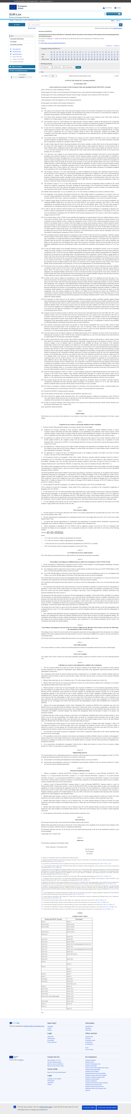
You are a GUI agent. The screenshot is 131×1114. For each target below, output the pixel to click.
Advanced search (117, 28)
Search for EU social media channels (56, 1072)
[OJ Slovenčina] (108, 59)
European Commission (91, 1066)
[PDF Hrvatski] (80, 57)
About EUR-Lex (89, 1026)
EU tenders (88, 1038)
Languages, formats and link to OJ (50, 48)
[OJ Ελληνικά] (68, 59)
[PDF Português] (103, 57)
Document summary (16, 44)
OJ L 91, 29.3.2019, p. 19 (109, 883)
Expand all (109, 45)
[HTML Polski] (100, 54)
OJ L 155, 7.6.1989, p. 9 (55, 867)
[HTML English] (71, 54)
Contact (49, 1028)
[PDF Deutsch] (63, 57)
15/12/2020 (21, 74)
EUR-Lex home (19, 20)
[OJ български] (51, 59)
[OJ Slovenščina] (111, 59)
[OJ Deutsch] (63, 59)
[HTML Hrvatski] (80, 54)
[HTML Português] (103, 54)
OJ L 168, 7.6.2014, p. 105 (104, 863)
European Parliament (90, 1060)
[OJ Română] (106, 59)
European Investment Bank (92, 1079)
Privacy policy (50, 1080)
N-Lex (86, 1047)
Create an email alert (18, 59)
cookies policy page (45, 1107)
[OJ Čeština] (57, 59)
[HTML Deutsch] (63, 54)
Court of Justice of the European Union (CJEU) (96, 1067)
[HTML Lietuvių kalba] (88, 54)
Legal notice (50, 1036)
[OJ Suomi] (114, 59)
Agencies (87, 1090)
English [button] (119, 8)
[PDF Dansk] (60, 57)
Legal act (22, 77)
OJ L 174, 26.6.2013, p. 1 (58, 861)
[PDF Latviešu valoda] (86, 57)
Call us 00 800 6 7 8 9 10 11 (54, 1060)
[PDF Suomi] (114, 57)
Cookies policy (51, 1038)
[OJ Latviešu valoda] (86, 59)
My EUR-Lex (108, 8)
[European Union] (13, 1057)
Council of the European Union (92, 1064)
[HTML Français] (74, 54)
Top (42, 1012)
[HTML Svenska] (117, 54)
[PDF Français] (74, 57)
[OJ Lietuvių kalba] (88, 59)
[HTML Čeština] (57, 54)
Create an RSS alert (18, 61)
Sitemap (49, 1030)
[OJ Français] (74, 59)
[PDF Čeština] (57, 57)
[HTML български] (51, 54)
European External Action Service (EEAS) (95, 1073)
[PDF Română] (106, 57)
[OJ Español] (54, 59)
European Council (89, 1062)
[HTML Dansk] (60, 54)
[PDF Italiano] (83, 57)
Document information (17, 39)
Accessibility (50, 1040)
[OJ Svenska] (117, 59)
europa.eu (20, 1060)
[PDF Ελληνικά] (68, 57)
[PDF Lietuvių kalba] (88, 57)
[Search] (120, 24)
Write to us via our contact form (55, 1064)
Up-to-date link (17, 49)
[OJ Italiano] (83, 59)
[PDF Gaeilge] (77, 57)
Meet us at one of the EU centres (55, 1066)
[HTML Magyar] (91, 54)
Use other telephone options (54, 1062)
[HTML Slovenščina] (111, 54)
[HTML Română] (106, 54)
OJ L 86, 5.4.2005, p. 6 (83, 880)
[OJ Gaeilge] (77, 59)
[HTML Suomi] (114, 54)
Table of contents (16, 66)
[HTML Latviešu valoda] (86, 54)
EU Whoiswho (88, 1042)
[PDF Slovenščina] (111, 57)
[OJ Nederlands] (97, 59)
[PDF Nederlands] (97, 57)
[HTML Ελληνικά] (68, 54)
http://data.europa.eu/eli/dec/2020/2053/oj (53, 43)
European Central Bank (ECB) (92, 1069)
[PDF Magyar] (91, 57)
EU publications (89, 1044)
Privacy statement (51, 1042)
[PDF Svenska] (117, 57)
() (74, 103)
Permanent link (17, 51)
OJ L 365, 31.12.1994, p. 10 (104, 876)
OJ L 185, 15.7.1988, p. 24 (101, 902)
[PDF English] (71, 57)
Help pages (50, 1026)
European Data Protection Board (93, 1084)
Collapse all (116, 45)
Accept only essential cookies (107, 1107)
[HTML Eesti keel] (65, 54)
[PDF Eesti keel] (65, 57)
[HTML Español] (54, 54)
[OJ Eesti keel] (65, 59)
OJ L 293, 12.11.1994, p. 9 (107, 904)
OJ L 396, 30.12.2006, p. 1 (61, 874)
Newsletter (88, 1028)
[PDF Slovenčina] (108, 57)
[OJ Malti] (94, 59)
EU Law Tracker (89, 1049)
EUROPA (11, 20)
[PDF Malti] (94, 57)
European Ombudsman (91, 1081)
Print (119, 20)
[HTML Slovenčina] (108, 54)
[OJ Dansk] (60, 59)
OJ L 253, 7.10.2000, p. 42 (110, 906)
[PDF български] (51, 57)
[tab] (79, 48)
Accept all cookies (89, 1107)
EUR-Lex (15, 14)
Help (114, 20)
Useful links (88, 1030)
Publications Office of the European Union (33, 1026)
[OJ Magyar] (91, 59)
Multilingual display (46, 63)
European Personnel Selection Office (94, 1086)
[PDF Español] (54, 57)
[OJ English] (71, 59)
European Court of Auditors (92, 1071)
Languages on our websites (54, 1078)
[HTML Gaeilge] (77, 54)
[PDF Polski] (100, 57)
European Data (89, 1036)
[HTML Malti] (94, 54)
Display (78, 67)
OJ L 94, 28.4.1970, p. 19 (55, 898)
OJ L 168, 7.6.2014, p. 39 (77, 894)
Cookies (49, 1084)
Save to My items (17, 56)
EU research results (90, 1040)
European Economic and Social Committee (96, 1075)
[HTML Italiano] (83, 54)
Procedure (13, 42)
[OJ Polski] (100, 59)
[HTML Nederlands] (97, 54)
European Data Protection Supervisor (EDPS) (96, 1082)
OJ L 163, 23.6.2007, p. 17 (106, 909)
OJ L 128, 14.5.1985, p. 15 (99, 900)
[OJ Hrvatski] (80, 59)
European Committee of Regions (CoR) (95, 1077)
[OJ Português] (103, 59)
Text (12, 36)
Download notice (17, 54)
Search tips (33, 28)
